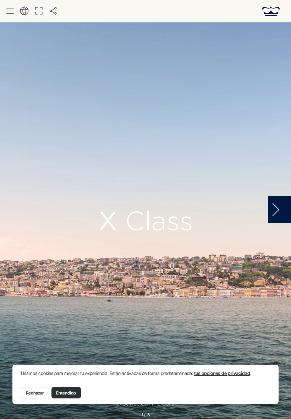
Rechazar (35, 393)
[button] (10, 11)
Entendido (66, 393)
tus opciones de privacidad (222, 373)
